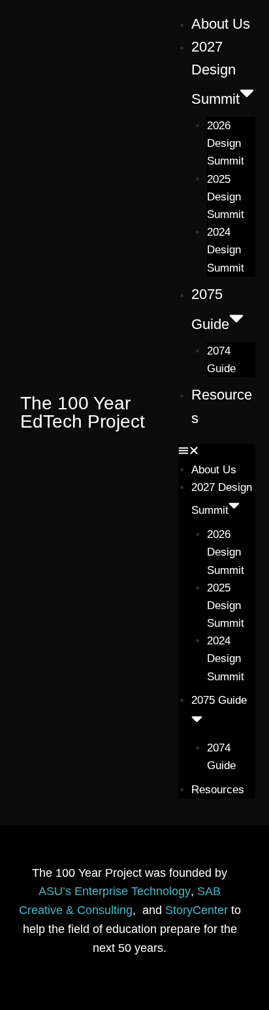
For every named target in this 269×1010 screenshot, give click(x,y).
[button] (217, 452)
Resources (217, 789)
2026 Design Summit (225, 143)
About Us (220, 24)
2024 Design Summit (225, 250)
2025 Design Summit (225, 197)
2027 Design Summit (215, 73)
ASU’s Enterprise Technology (115, 891)
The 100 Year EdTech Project (82, 412)
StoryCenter (196, 910)
